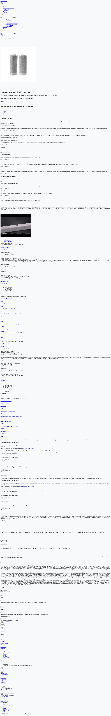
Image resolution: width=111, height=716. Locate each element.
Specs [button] (2, 337)
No (4, 607)
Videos (4, 112)
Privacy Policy (3, 644)
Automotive (5, 10)
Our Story (5, 12)
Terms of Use (3, 645)
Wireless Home (6, 9)
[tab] (55, 337)
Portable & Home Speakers (8, 8)
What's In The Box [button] (5, 383)
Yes (1, 607)
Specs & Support (6, 113)
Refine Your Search (4, 332)
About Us (2, 641)
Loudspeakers (7, 5)
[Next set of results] (1, 595)
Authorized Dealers (4, 637)
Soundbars (5, 6)
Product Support (4, 636)
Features (4, 111)
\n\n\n (55, 533)
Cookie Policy (3, 647)
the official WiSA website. (28, 448)
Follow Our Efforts (4, 662)
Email (2, 622)
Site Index (3, 648)
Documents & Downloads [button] (6, 396)
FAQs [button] (2, 436)
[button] (3, 714)
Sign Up (2, 625)
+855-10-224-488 (4, 689)
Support (4, 11)
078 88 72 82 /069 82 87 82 (6, 696)
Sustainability (5, 661)
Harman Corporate (4, 643)
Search (22, 332)
